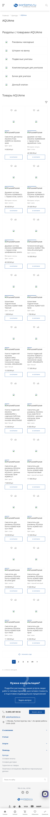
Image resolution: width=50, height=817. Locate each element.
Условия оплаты (8, 758)
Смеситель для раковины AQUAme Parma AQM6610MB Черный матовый (35, 577)
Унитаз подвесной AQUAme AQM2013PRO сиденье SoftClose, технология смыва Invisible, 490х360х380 (13, 359)
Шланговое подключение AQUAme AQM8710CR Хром (35, 304)
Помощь (6, 750)
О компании (7, 730)
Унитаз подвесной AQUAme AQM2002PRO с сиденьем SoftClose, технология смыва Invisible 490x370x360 (13, 415)
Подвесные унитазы (22, 59)
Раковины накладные (23, 42)
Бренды (5, 755)
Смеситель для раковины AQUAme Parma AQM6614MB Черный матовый (35, 469)
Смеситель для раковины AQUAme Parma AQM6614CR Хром (35, 525)
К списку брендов (10, 670)
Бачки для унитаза (21, 76)
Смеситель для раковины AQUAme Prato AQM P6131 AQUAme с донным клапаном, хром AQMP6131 (35, 415)
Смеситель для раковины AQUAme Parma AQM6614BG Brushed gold (12, 577)
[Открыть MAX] (45, 794)
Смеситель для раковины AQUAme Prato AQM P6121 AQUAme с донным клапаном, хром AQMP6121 (12, 471)
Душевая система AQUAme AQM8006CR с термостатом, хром (35, 194)
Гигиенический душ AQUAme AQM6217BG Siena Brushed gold (36, 248)
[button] (9, 295)
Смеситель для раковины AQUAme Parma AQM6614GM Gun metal (12, 525)
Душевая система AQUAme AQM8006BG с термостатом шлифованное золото (13, 249)
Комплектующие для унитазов (27, 67)
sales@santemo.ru (13, 717)
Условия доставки (9, 762)
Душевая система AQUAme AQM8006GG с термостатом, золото (14, 194)
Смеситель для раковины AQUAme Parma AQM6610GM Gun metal (12, 629)
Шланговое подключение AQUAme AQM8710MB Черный (13, 304)
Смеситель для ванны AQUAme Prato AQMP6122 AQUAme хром (13, 140)
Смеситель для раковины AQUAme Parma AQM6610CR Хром (35, 629)
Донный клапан (20, 84)
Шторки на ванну (21, 50)
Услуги (5, 743)
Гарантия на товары (10, 765)
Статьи (5, 737)
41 (32, 662)
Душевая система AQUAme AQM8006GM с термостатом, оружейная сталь (36, 140)
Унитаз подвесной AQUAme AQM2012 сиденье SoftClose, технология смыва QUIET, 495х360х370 (35, 358)
